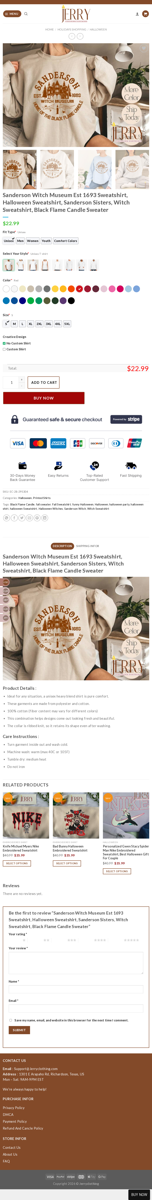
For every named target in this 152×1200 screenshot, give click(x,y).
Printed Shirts (42, 498)
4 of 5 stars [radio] (86, 940)
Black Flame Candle (22, 504)
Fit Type (9, 232)
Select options (17, 863)
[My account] (137, 14)
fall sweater (43, 504)
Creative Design (14, 336)
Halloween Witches (51, 508)
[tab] (62, 546)
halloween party (119, 504)
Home (49, 29)
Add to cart (44, 382)
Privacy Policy (13, 1108)
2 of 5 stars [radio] (35, 940)
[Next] (141, 95)
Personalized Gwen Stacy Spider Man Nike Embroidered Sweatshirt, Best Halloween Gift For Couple (126, 852)
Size (6, 315)
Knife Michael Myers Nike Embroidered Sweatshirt (21, 848)
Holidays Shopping (71, 29)
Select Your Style (16, 253)
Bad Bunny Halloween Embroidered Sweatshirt (70, 848)
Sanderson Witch (75, 508)
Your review (18, 948)
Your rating (18, 934)
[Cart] (145, 13)
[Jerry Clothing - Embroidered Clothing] (76, 13)
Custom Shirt (16, 349)
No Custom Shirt (18, 343)
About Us (10, 1154)
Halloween (98, 29)
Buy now (44, 398)
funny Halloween (82, 504)
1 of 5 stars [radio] (15, 940)
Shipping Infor (87, 546)
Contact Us (12, 1147)
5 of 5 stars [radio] (116, 940)
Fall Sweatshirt (61, 504)
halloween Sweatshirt (23, 508)
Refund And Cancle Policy (23, 1128)
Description (62, 546)
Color (7, 280)
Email (14, 1000)
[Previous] (10, 95)
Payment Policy (15, 1121)
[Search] (26, 14)
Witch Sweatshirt (98, 508)
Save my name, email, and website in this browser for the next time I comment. (71, 1020)
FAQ (6, 1161)
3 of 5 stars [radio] (59, 940)
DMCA (8, 1115)
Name (14, 981)
